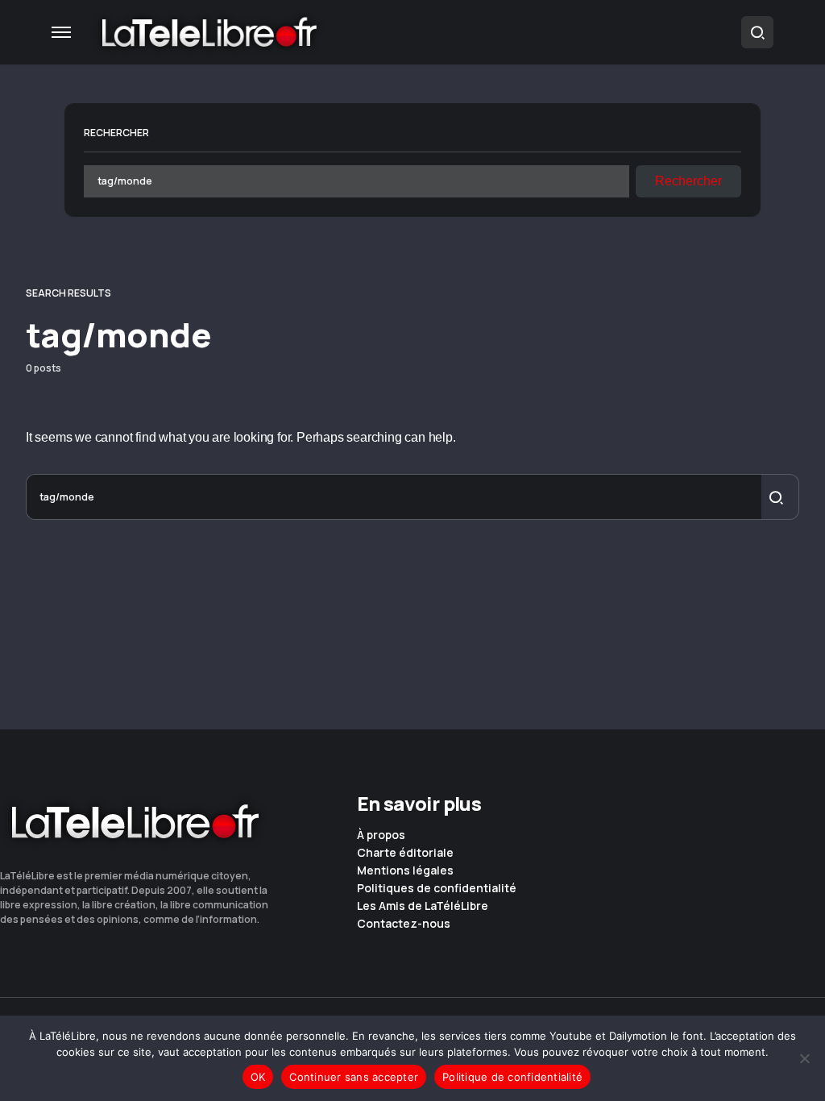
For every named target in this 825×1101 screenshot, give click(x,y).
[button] (61, 32)
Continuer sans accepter (353, 1076)
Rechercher (116, 132)
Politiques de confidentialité (436, 888)
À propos (381, 835)
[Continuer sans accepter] (805, 1058)
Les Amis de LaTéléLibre (422, 906)
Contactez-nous (403, 923)
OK (258, 1076)
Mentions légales (405, 870)
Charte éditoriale (405, 852)
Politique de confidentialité (512, 1076)
